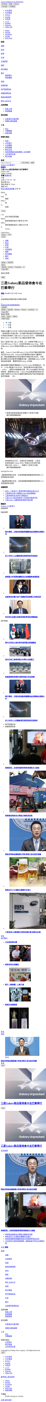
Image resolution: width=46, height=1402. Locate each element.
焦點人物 (8, 109)
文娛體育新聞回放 (12, 1306)
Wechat (7, 32)
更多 (2, 936)
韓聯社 (3, 167)
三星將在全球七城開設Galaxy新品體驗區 (20, 493)
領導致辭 (8, 147)
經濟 (2, 53)
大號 (9, 327)
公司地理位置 (10, 154)
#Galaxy (4, 165)
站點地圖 (8, 133)
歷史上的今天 (6, 101)
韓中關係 (4, 69)
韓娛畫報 (8, 77)
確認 (3, 277)
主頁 (2, 1247)
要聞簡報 (8, 1316)
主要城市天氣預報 (12, 119)
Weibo (7, 30)
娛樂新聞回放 (6, 93)
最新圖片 (8, 75)
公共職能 (8, 145)
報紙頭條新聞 (6, 97)
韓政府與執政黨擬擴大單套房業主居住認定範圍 (19, 1061)
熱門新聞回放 (6, 89)
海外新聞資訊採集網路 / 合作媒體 (17, 152)
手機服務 (8, 131)
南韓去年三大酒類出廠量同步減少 (18, 1236)
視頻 (2, 81)
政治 (2, 50)
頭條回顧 (4, 85)
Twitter (7, 36)
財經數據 (8, 111)
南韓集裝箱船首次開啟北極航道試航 (19, 1234)
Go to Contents (6, 2)
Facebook (8, 34)
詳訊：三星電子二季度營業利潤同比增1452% (22, 491)
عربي (7, 1367)
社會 (2, 57)
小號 (9, 323)
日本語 (7, 1365)
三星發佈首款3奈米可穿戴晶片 (16, 495)
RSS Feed (8, 38)
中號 (9, 325)
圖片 (2, 73)
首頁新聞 (4, 1151)
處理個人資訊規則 (8, 1377)
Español (8, 1369)
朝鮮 (2, 65)
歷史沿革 (8, 150)
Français (8, 1371)
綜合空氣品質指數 (8, 189)
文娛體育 (4, 61)
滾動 (2, 46)
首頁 (7, 141)
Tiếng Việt (8, 1373)
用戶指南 (8, 156)
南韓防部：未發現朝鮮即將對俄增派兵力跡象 (18, 1230)
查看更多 (8, 175)
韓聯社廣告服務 (11, 121)
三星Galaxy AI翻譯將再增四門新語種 (19, 500)
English (7, 1363)
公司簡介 (8, 143)
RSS (6, 129)
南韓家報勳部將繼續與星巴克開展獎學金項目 (22, 1239)
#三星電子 (11, 165)
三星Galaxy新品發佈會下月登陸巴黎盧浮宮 (21, 498)
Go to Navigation (17, 2)
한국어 (7, 1361)
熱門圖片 (4, 938)
